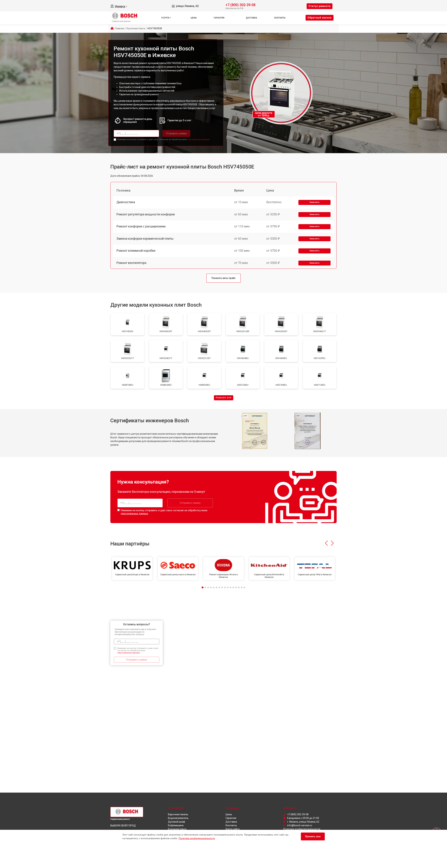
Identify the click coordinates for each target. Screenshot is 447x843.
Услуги (165, 18)
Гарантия (219, 18)
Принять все (313, 836)
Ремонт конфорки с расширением (141, 226)
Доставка (251, 18)
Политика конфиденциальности (197, 838)
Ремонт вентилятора (131, 263)
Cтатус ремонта (320, 6)
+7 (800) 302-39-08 (240, 4)
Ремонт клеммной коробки (135, 250)
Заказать (314, 202)
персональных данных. (198, 139)
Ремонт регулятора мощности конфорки (145, 214)
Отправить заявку (176, 133)
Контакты (279, 18)
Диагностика (125, 202)
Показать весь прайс (223, 278)
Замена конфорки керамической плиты (145, 238)
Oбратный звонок (319, 17)
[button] (326, 543)
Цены (194, 18)
